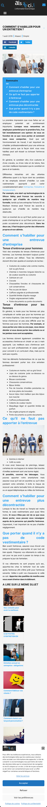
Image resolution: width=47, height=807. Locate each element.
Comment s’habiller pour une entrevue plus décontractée (24, 103)
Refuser (23, 790)
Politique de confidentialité (31, 803)
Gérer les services (22, 776)
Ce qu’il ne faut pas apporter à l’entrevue (24, 96)
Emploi (26, 36)
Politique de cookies (12, 803)
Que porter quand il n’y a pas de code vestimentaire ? (24, 110)
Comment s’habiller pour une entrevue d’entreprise (24, 89)
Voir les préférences (23, 797)
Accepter (23, 783)
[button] (43, 748)
